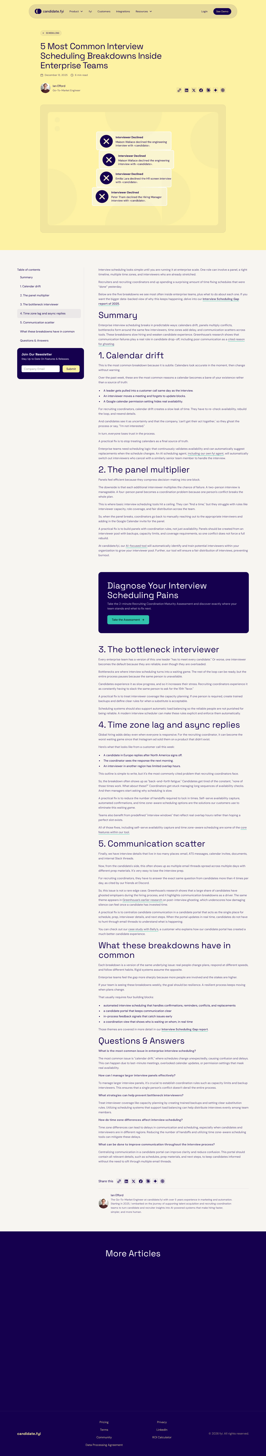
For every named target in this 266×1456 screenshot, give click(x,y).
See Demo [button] (222, 11)
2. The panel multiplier (34, 295)
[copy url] (179, 90)
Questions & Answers (34, 340)
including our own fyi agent (206, 453)
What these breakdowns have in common (47, 331)
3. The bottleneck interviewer (39, 304)
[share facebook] (201, 90)
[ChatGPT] (162, 1181)
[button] (76, 11)
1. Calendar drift (30, 286)
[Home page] (49, 11)
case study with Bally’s (143, 929)
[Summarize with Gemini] (215, 90)
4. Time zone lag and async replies (43, 313)
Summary (26, 277)
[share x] (194, 90)
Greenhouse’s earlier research (143, 900)
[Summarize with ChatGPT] (223, 90)
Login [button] (204, 11)
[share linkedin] (186, 90)
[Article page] (53, 1337)
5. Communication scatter (37, 322)
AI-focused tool (136, 546)
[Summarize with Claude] (208, 90)
